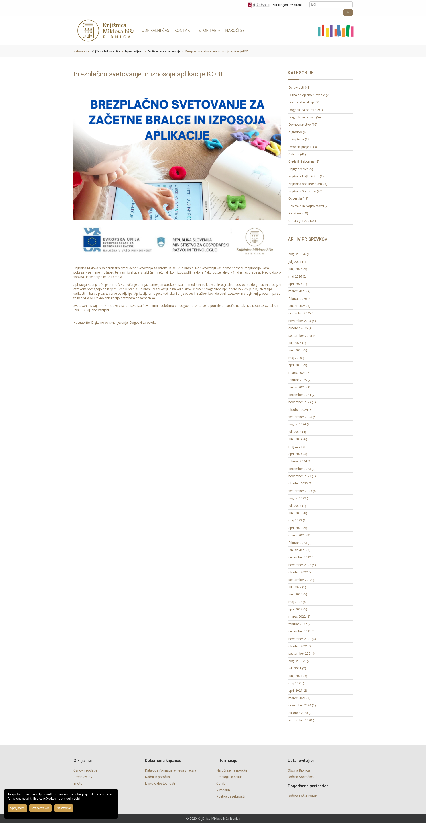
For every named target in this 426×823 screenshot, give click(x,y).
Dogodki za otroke (143, 322)
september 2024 (300, 417)
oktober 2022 (298, 572)
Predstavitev (82, 777)
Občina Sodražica (301, 777)
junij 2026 (295, 269)
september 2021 (300, 653)
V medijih (223, 790)
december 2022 (299, 557)
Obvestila (295, 198)
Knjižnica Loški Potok (303, 176)
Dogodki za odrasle (302, 110)
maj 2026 (295, 276)
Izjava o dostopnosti (160, 784)
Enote (77, 784)
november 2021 (299, 639)
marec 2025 (297, 372)
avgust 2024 (297, 424)
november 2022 (299, 565)
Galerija (293, 154)
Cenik (220, 784)
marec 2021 (297, 698)
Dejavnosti (296, 87)
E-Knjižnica (296, 139)
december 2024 (299, 395)
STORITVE (207, 30)
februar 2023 (297, 543)
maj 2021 (295, 683)
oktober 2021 (298, 646)
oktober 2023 (298, 483)
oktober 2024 (298, 409)
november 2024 (299, 402)
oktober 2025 (298, 328)
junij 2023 (295, 513)
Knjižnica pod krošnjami (305, 184)
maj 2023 (295, 520)
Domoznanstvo (299, 124)
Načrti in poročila (157, 777)
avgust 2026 (297, 254)
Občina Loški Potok (302, 796)
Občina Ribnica (299, 770)
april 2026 (295, 284)
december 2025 (299, 313)
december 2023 (299, 469)
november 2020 (299, 705)
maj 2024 (295, 446)
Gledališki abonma (301, 161)
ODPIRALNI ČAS (155, 30)
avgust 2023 (297, 498)
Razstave (295, 213)
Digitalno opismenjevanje (109, 322)
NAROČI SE (235, 30)
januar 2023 (297, 550)
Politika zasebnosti (230, 796)
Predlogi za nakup (229, 777)
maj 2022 (295, 602)
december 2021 (299, 631)
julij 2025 (294, 343)
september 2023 (300, 491)
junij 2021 (295, 676)
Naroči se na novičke (231, 770)
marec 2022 (297, 616)
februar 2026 (297, 298)
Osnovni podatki (85, 770)
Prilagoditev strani (289, 5)
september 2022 (300, 580)
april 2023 (295, 528)
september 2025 (300, 335)
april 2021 (295, 690)
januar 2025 (297, 387)
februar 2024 (297, 461)
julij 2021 (294, 668)
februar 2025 (297, 380)
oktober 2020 (298, 713)
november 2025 (299, 321)
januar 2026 (297, 306)
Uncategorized (298, 220)
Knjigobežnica (298, 169)
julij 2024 (294, 432)
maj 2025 (295, 358)
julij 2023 (294, 506)
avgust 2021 (297, 661)
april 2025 (295, 365)
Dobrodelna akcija (301, 102)
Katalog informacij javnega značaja (170, 770)
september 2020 (300, 720)
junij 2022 (295, 594)
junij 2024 (295, 439)
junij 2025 (295, 350)
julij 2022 (294, 587)
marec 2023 (297, 535)
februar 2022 (297, 624)
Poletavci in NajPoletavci (306, 206)
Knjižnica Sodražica (302, 191)
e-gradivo (295, 132)
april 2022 (295, 609)
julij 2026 (294, 261)
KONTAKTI (183, 30)
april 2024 (295, 454)
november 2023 (299, 476)
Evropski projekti (300, 147)
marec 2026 (297, 291)
